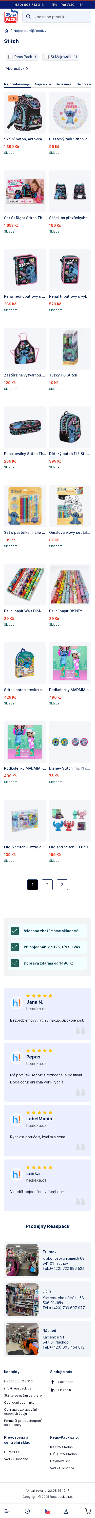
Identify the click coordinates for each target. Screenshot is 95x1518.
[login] (68, 1511)
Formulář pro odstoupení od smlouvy (23, 1423)
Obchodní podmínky (19, 1402)
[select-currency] (48, 1511)
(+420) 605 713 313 (18, 1381)
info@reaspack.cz (17, 1388)
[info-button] (27, 1511)
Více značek (15, 68)
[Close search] (85, 17)
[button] (25, 129)
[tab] (17, 84)
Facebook (65, 1382)
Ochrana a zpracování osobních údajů (20, 1411)
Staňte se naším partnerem (24, 1395)
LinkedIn (64, 1390)
